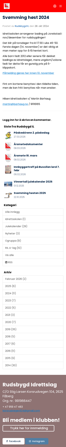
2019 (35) (10, 329)
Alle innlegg (12, 212)
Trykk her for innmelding (29, 428)
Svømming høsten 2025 (30, 193)
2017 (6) (10, 344)
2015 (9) (10, 358)
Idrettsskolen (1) (15, 219)
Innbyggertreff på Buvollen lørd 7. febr (37, 168)
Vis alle (9, 255)
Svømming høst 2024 (26, 17)
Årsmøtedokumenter (28, 144)
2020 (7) (10, 322)
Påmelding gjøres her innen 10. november (28, 73)
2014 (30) (11, 365)
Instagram (38, 441)
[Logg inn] (55, 6)
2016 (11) (10, 351)
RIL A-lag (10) (13, 248)
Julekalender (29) (16, 226)
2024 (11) (10, 293)
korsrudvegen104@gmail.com (21, 410)
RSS (9, 262)
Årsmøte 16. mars (25, 155)
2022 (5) (10, 308)
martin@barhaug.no (15, 104)
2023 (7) (10, 300)
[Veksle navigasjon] (60, 6)
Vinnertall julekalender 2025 (33, 182)
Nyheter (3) (12, 233)
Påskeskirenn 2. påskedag (31, 133)
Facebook (15, 441)
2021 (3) (10, 315)
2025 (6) (10, 286)
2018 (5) (10, 336)
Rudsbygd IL (22, 26)
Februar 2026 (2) (15, 279)
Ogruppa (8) (13, 241)
